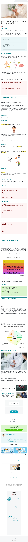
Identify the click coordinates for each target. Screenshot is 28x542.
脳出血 (3, 28)
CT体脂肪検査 (16, 506)
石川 (13, 522)
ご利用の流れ (9, 498)
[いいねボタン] (12, 403)
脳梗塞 (6, 28)
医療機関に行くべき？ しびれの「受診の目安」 (8, 45)
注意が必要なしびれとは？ (6, 46)
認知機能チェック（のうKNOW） (17, 511)
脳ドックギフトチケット (9, 499)
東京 (14, 520)
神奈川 (17, 520)
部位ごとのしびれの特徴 (6, 44)
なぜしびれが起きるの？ (6, 39)
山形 (14, 518)
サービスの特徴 (9, 497)
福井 (14, 522)
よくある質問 (8, 500)
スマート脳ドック (17, 498)
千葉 (13, 520)
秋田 (13, 518)
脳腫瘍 (16, 477)
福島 (16, 518)
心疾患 (10, 477)
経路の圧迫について (5, 43)
